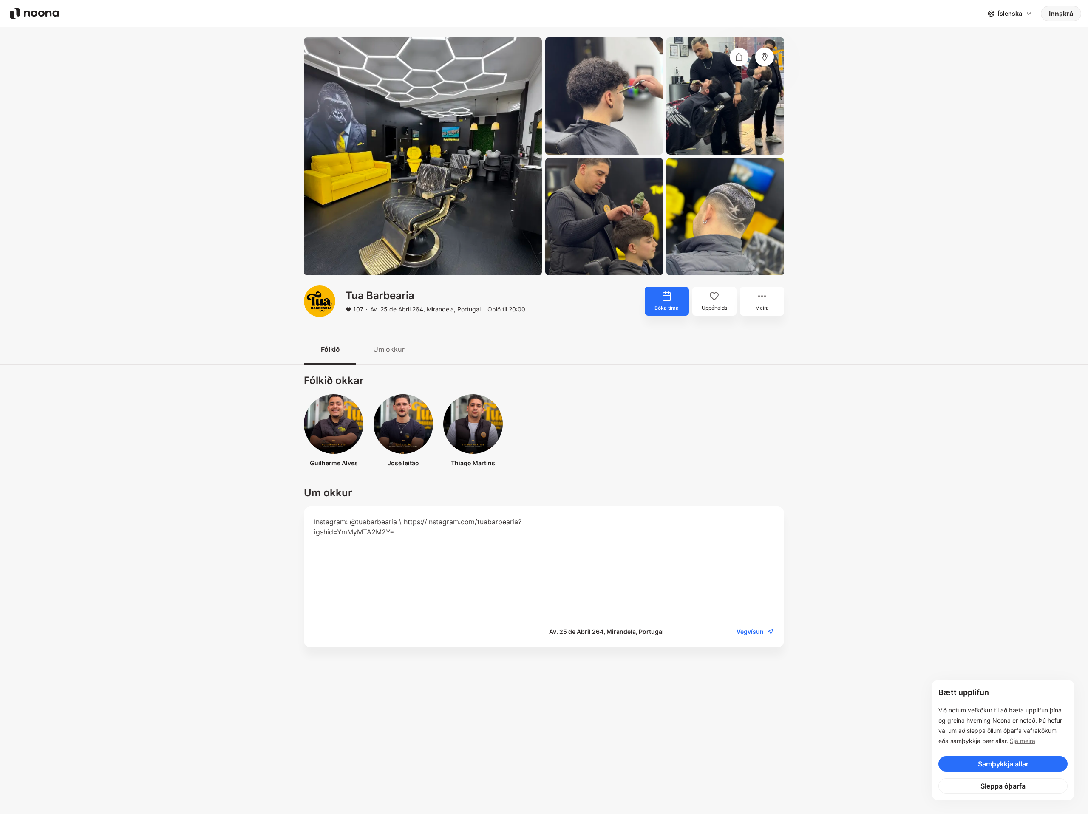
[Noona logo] (34, 13)
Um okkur (389, 349)
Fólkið (330, 349)
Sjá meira (1022, 740)
